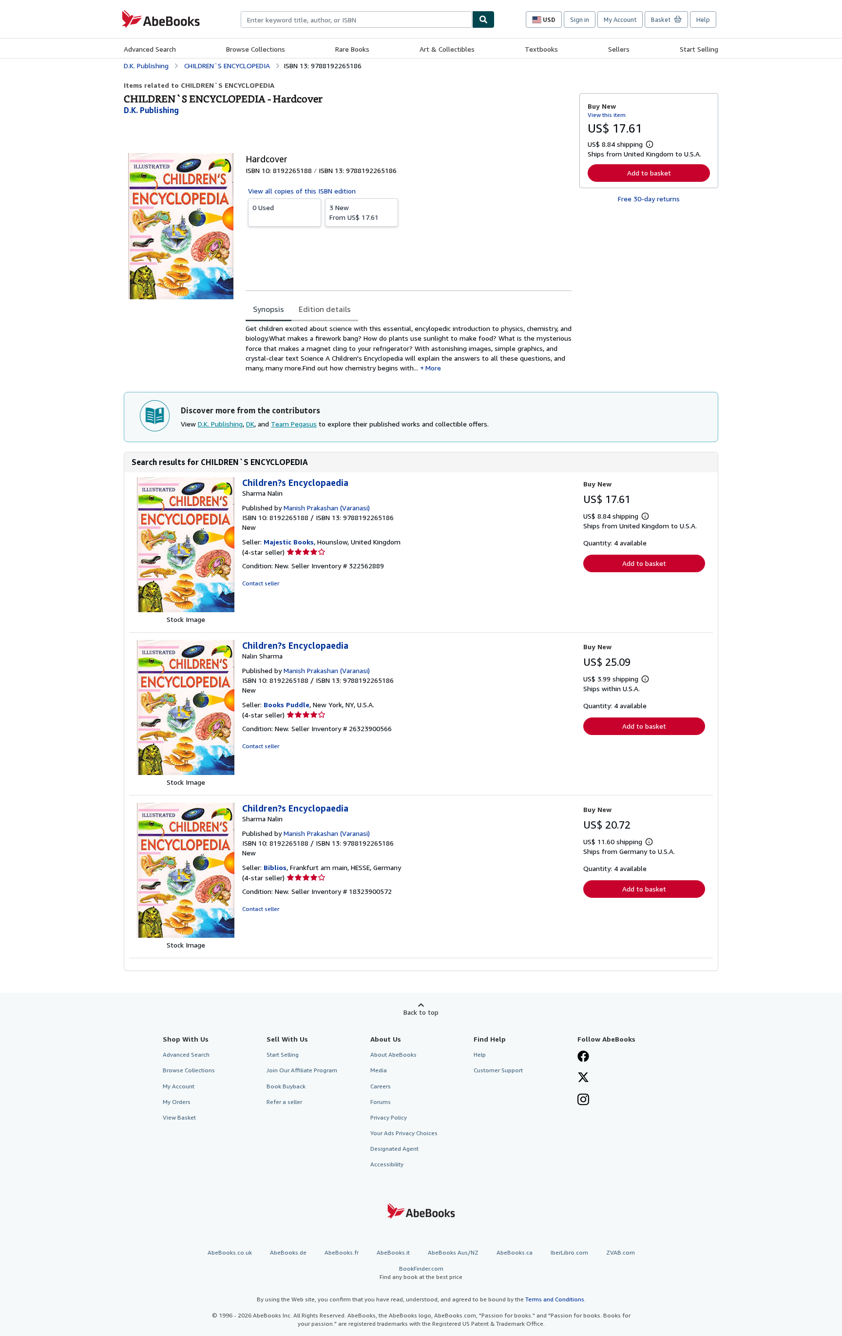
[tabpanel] (409, 348)
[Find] (483, 19)
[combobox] (356, 19)
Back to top (421, 1012)
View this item (607, 114)
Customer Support (498, 1070)
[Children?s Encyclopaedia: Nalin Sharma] (185, 772)
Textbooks (541, 49)
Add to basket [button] (649, 173)
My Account (620, 19)
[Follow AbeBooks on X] (583, 1078)
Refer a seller (284, 1101)
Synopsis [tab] (268, 309)
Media (378, 1070)
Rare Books (352, 49)
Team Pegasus (294, 424)
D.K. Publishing (220, 424)
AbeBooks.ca (515, 1252)
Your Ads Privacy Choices (404, 1133)
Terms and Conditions (554, 1299)
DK (250, 424)
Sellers (619, 49)
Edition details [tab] (325, 309)
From (354, 212)
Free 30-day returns (649, 198)
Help (703, 19)
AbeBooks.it (393, 1252)
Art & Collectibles (447, 49)
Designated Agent (394, 1148)
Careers (380, 1086)
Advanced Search (150, 49)
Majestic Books (289, 542)
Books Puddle (286, 704)
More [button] (433, 368)
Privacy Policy (388, 1117)
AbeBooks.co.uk (230, 1252)
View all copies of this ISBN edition (302, 191)
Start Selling (699, 49)
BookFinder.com (421, 1272)
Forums (380, 1101)
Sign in (579, 19)
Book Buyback (286, 1086)
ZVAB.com (620, 1252)
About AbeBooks (393, 1054)
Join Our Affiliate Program (302, 1070)
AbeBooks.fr (342, 1252)
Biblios (275, 867)
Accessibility (386, 1164)
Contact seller (260, 583)
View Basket (179, 1117)
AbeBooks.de (288, 1252)
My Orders (177, 1101)
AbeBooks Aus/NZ (453, 1252)
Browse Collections (255, 49)
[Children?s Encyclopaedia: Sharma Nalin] (185, 609)
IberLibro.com (569, 1252)
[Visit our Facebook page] (583, 1057)
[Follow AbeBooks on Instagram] (583, 1100)
